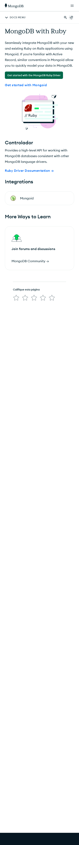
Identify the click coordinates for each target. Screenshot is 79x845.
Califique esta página (26, 289)
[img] (16, 298)
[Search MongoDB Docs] (65, 17)
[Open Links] (72, 5)
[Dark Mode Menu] (71, 17)
